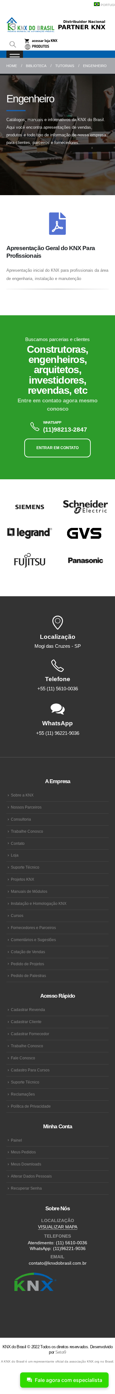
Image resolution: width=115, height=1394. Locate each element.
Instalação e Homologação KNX (38, 903)
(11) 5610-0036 (71, 1242)
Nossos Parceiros (26, 807)
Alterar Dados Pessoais (31, 1176)
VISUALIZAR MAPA (57, 1226)
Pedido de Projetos (27, 964)
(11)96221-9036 (69, 1248)
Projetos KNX (22, 879)
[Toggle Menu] (15, 57)
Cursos (17, 915)
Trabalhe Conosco (27, 831)
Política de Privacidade (31, 1106)
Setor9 (60, 1352)
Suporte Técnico (25, 867)
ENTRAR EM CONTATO (57, 448)
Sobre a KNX (22, 795)
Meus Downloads (26, 1164)
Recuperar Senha (26, 1188)
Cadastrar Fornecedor (30, 1034)
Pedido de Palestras (28, 976)
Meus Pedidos (23, 1152)
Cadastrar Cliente (26, 1022)
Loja (15, 855)
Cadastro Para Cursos (30, 1070)
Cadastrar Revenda (28, 1010)
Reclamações (23, 1094)
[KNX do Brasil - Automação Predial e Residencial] (30, 24)
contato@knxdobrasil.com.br (58, 1263)
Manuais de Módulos (29, 891)
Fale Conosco (23, 1058)
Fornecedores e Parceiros (33, 928)
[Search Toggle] (12, 44)
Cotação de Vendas (28, 952)
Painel (16, 1140)
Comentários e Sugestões (33, 940)
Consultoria (21, 819)
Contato (18, 843)
